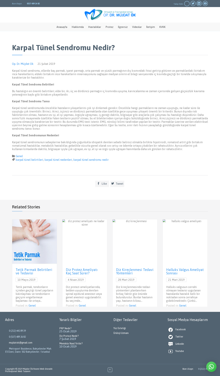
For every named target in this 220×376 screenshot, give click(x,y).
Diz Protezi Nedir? (69, 336)
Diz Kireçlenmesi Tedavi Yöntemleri (134, 271)
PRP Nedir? (65, 328)
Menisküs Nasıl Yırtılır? (71, 343)
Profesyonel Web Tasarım (17, 371)
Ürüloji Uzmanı (121, 333)
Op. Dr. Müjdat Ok (23, 63)
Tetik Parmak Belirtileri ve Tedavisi (34, 271)
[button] (211, 367)
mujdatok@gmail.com (18, 342)
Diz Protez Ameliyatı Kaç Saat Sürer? (82, 271)
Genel (19, 156)
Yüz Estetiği (119, 328)
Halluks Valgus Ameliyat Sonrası (185, 271)
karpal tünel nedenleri (58, 159)
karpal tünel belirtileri (29, 159)
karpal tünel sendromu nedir (91, 159)
